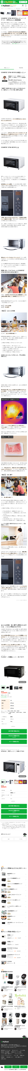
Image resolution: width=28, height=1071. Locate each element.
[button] (25, 672)
